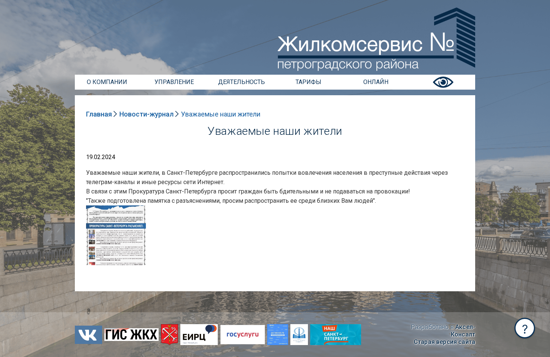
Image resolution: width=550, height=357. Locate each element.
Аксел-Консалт (463, 330)
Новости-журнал (146, 114)
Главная (99, 114)
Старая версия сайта (444, 341)
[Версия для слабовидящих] (443, 87)
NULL (93, 208)
